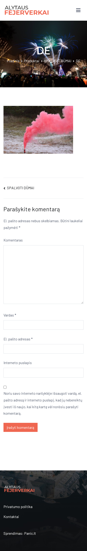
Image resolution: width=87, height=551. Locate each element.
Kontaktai (11, 516)
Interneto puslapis (17, 362)
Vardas (9, 315)
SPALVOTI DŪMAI (20, 188)
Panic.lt (30, 533)
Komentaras (13, 240)
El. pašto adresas (18, 339)
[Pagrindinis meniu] (78, 10)
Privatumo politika (17, 506)
